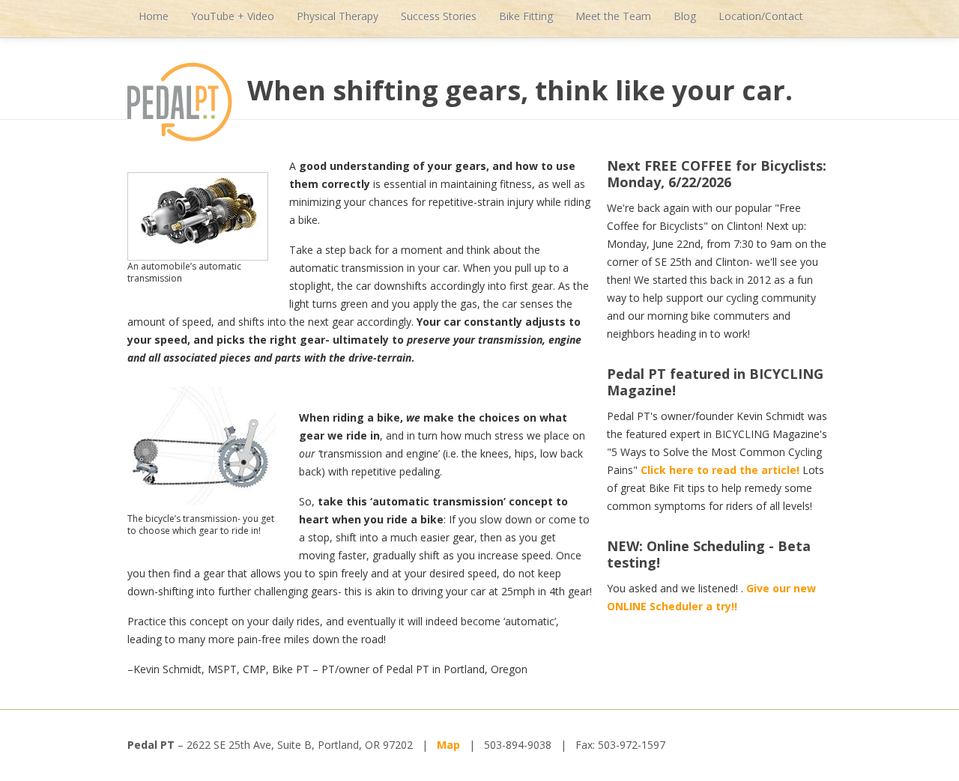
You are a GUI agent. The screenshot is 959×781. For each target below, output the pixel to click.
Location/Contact (761, 16)
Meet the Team (613, 16)
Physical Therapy (337, 16)
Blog (685, 16)
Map (448, 745)
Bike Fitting (526, 16)
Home (154, 16)
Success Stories (439, 16)
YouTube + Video (232, 16)
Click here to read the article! (721, 470)
